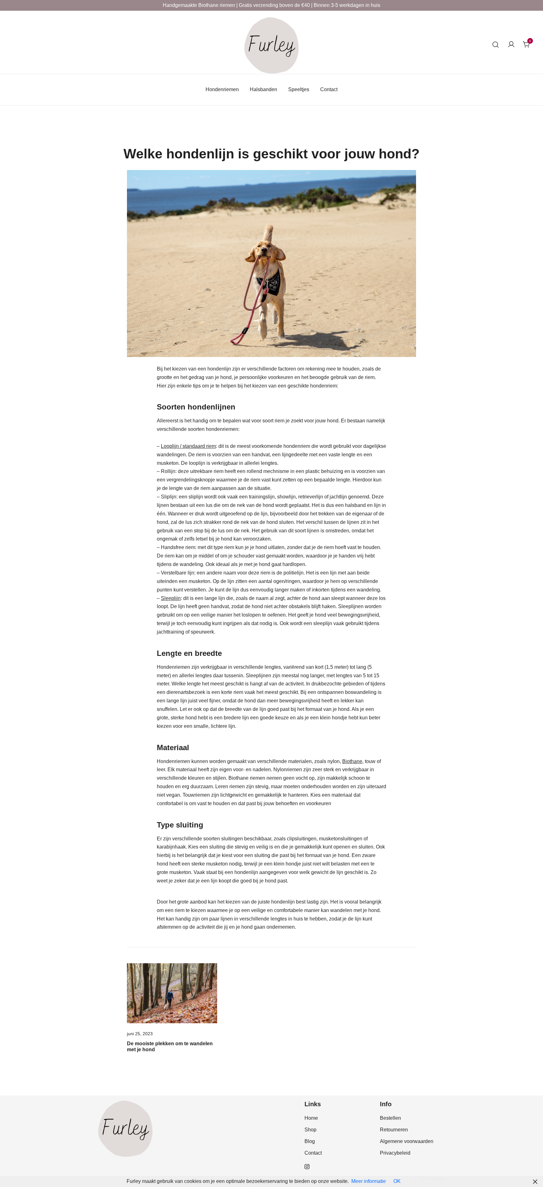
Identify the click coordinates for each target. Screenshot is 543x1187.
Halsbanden (263, 89)
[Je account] (511, 45)
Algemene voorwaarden (406, 1141)
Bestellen (390, 1118)
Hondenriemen (222, 89)
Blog (309, 1141)
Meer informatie (368, 1181)
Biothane (352, 761)
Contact (328, 89)
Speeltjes (298, 89)
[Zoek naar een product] (496, 45)
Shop (310, 1129)
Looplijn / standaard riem (188, 446)
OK (397, 1181)
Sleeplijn (171, 598)
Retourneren (394, 1129)
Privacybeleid (395, 1153)
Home (311, 1118)
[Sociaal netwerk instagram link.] (307, 1166)
